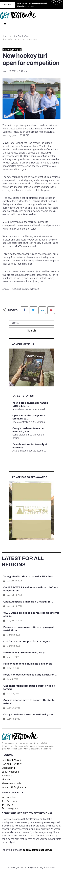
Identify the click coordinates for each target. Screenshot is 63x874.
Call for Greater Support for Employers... (27, 641)
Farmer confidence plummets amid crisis (27, 663)
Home (5, 36)
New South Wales (21, 36)
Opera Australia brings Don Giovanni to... (28, 601)
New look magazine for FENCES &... (25, 652)
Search (31, 330)
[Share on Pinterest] (51, 310)
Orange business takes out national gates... (29, 714)
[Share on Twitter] (33, 310)
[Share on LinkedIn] (42, 310)
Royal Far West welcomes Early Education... (30, 674)
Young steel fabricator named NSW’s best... (29, 576)
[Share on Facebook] (24, 310)
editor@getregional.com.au (37, 850)
